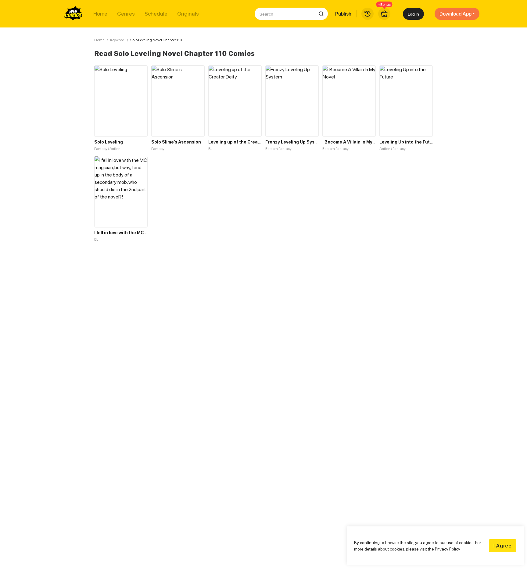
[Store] (384, 14)
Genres (126, 13)
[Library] (367, 14)
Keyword (117, 40)
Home (100, 13)
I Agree (502, 545)
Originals (188, 13)
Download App (455, 13)
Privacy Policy (447, 548)
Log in (413, 13)
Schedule (156, 13)
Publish (343, 13)
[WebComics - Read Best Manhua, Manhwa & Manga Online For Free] (73, 14)
